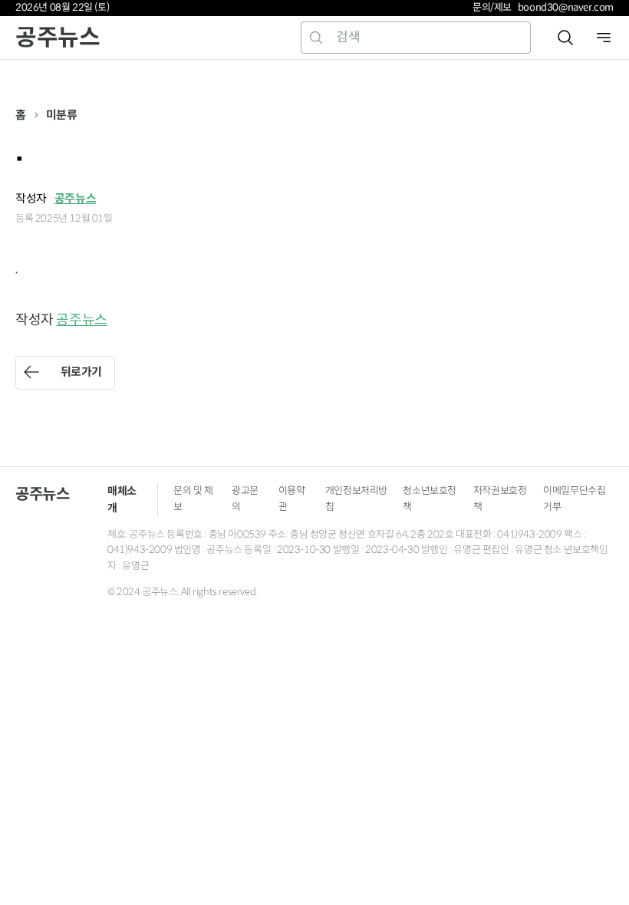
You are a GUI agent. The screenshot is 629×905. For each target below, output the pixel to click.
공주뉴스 (57, 37)
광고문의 (245, 498)
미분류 (61, 114)
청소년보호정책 (429, 498)
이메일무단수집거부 (574, 498)
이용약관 (291, 498)
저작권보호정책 (500, 498)
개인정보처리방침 (356, 498)
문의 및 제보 (193, 498)
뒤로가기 (81, 371)
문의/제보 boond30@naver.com (543, 7)
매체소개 (122, 499)
